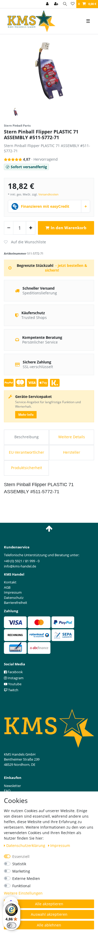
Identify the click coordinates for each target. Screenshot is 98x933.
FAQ (7, 790)
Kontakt (10, 582)
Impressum (60, 845)
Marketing (21, 871)
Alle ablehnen (49, 925)
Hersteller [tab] (71, 452)
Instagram (15, 678)
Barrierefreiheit (15, 602)
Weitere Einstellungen (23, 893)
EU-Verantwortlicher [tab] (26, 452)
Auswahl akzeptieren (49, 914)
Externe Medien (26, 878)
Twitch (12, 690)
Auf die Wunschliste (25, 242)
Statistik (19, 863)
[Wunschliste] (72, 4)
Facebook (15, 672)
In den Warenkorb (69, 228)
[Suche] (65, 4)
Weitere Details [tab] (71, 436)
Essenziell (21, 856)
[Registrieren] (56, 4)
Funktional (21, 885)
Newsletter (12, 785)
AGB (7, 587)
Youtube (14, 684)
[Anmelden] (47, 4)
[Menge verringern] (8, 228)
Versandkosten (48, 194)
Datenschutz (14, 597)
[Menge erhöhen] (30, 228)
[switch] (11, 925)
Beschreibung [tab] (26, 436)
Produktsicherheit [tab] (26, 467)
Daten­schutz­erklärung (26, 845)
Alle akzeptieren (49, 903)
